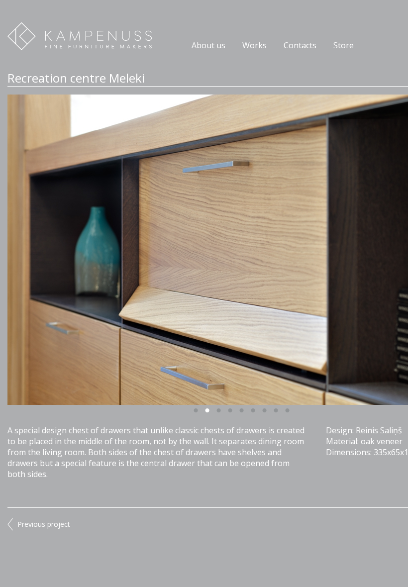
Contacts (300, 45)
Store (343, 45)
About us (208, 45)
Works (254, 45)
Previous (124, 250)
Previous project (43, 524)
